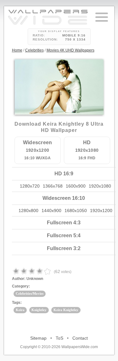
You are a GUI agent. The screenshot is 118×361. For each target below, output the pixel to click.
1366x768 (53, 186)
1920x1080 (100, 186)
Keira (20, 310)
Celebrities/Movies (29, 293)
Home (17, 50)
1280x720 (30, 186)
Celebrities (34, 50)
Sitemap (38, 338)
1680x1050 (76, 210)
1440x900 (51, 210)
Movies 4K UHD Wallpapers (70, 50)
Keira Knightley (65, 310)
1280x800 (28, 210)
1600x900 (76, 186)
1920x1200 (101, 210)
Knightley (39, 310)
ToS (59, 338)
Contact (80, 338)
